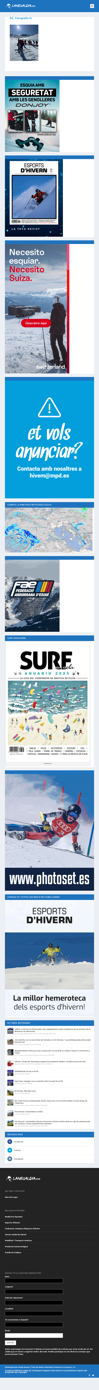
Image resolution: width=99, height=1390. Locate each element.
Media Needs (24, 1367)
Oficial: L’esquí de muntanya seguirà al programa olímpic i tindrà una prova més (50, 1061)
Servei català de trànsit (15, 1234)
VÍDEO (27, 1074)
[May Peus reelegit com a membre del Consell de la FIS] (10, 1083)
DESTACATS (28, 1034)
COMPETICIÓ (28, 1044)
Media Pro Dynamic (14, 1217)
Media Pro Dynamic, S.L (65, 1367)
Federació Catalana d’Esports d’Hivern (22, 1229)
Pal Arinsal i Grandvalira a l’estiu (29, 1112)
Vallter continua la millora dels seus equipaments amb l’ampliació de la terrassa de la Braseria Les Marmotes (53, 1030)
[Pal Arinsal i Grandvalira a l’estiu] (10, 1113)
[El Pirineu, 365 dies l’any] (10, 1093)
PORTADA (51, 1055)
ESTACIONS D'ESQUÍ (40, 1034)
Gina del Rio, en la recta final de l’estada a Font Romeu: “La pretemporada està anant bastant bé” (53, 1041)
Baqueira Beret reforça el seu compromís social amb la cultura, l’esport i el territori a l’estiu (52, 1052)
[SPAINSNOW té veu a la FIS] (10, 1073)
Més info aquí (11, 1197)
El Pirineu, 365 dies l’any (25, 1091)
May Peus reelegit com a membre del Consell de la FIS (39, 1081)
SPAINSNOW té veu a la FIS (26, 1071)
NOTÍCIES (52, 1034)
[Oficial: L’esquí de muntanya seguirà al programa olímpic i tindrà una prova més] (10, 1063)
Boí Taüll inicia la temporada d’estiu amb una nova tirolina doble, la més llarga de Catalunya (51, 1102)
